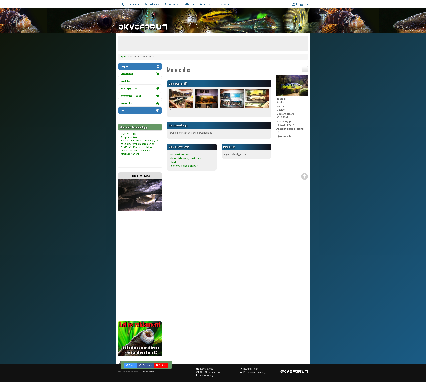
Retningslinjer (250, 368)
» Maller (173, 162)
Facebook (147, 365)
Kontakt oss (206, 368)
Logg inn (301, 4)
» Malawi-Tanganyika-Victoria (185, 158)
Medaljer (124, 110)
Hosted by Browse (149, 371)
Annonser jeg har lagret (131, 95)
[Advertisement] (140, 266)
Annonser (205, 4)
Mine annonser (127, 73)
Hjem (123, 56)
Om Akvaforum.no (209, 372)
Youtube (163, 365)
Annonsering (206, 375)
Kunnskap (151, 4)
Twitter (132, 365)
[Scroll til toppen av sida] (304, 176)
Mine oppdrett (127, 103)
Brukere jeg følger (129, 88)
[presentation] (169, 109)
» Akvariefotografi (179, 154)
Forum (133, 4)
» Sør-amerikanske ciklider (183, 165)
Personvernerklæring (254, 372)
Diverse (222, 4)
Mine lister (125, 81)
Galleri (188, 4)
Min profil (125, 66)
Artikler (170, 4)
